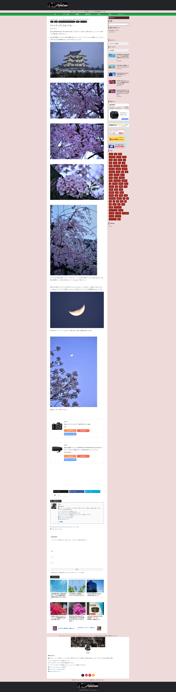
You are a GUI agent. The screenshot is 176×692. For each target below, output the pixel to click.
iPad (110, 162)
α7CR (123, 204)
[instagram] (60, 521)
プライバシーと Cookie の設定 (66, 517)
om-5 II (115, 177)
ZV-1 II (114, 204)
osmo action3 (117, 180)
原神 (119, 219)
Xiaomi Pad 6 (112, 198)
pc (110, 183)
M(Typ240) (112, 171)
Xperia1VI (119, 198)
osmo (111, 180)
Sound (99, 14)
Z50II (122, 201)
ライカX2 (111, 216)
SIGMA (111, 189)
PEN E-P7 (115, 183)
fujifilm (124, 157)
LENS (52, 526)
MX (122, 171)
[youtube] (62, 521)
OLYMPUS (116, 174)
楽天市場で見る (83, 430)
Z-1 (124, 198)
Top (55, 14)
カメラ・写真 (66, 14)
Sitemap (110, 226)
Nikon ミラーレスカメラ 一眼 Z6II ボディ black (77, 424)
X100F (121, 195)
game (111, 160)
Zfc (110, 204)
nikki (126, 171)
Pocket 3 (111, 186)
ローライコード (113, 219)
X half (126, 195)
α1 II (119, 204)
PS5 (116, 186)
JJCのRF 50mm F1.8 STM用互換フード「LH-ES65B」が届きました (94, 617)
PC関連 (77, 14)
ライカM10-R (125, 213)
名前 (52, 551)
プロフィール (121, 14)
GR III (115, 160)
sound (121, 189)
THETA (121, 192)
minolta (118, 171)
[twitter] (58, 521)
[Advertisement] (77, 477)
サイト (52, 562)
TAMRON (111, 192)
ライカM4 (112, 213)
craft (116, 154)
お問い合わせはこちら (64, 519)
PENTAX (121, 183)
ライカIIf (120, 210)
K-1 (119, 162)
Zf (125, 201)
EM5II (120, 154)
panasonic (124, 180)
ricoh (126, 186)
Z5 (127, 198)
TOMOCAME (112, 32)
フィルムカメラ (118, 207)
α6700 (111, 207)
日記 (110, 14)
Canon (111, 154)
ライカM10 (118, 213)
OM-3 (111, 177)
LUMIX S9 (125, 168)
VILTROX (111, 195)
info (124, 160)
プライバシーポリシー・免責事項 (66, 516)
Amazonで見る (70, 430)
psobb (121, 186)
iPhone (115, 162)
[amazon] (93, 675)
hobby (120, 160)
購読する (113, 17)
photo (58, 528)
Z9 (113, 201)
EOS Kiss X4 (112, 157)
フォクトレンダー (113, 210)
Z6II (61, 528)
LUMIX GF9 (124, 165)
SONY (116, 189)
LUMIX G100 (116, 165)
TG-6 (117, 192)
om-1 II (122, 174)
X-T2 (116, 195)
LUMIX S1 (118, 168)
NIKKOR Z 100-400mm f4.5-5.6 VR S (62, 526)
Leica (123, 162)
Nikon (71, 526)
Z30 (117, 201)
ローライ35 (118, 216)
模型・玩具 (88, 14)
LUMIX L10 (112, 168)
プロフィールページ (77, 514)
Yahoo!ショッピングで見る (70, 434)
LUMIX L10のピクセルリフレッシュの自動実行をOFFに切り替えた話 (58, 617)
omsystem (122, 177)
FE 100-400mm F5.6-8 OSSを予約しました (122, 74)
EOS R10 (119, 157)
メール (52, 556)
